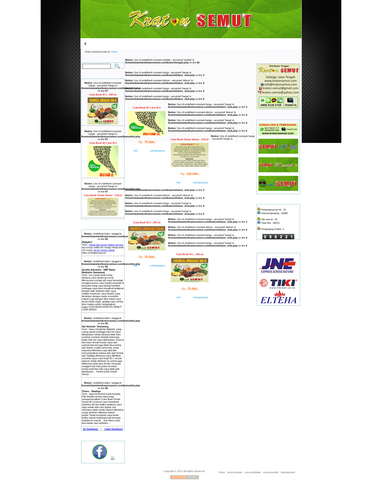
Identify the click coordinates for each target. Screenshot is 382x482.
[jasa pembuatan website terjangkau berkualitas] (184, 478)
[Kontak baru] (278, 134)
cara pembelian (252, 472)
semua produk (271, 472)
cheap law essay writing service (106, 244)
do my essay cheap (104, 250)
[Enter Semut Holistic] (278, 153)
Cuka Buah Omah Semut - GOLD (103, 195)
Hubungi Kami (276, 43)
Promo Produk (120, 43)
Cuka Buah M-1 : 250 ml (103, 94)
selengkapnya (152, 150)
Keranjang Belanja (214, 43)
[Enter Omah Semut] (278, 190)
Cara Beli (149, 43)
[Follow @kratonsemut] (113, 459)
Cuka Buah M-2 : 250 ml (146, 222)
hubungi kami (288, 472)
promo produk (234, 472)
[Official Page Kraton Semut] (100, 459)
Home (92, 43)
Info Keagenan (178, 43)
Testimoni (246, 43)
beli (135, 150)
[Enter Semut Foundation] (278, 171)
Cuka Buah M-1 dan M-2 (103, 143)
